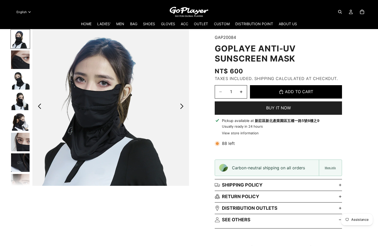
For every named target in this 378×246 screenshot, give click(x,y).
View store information (240, 133)
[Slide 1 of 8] (20, 39)
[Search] (340, 11)
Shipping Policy (242, 185)
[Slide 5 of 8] (20, 121)
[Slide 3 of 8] (20, 80)
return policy (240, 196)
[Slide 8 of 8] (20, 183)
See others (236, 219)
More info (330, 167)
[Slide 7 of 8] (20, 162)
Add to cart (299, 91)
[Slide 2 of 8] (20, 59)
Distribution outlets (249, 208)
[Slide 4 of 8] (20, 101)
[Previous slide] (38, 107)
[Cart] (362, 11)
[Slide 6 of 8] (20, 142)
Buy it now (278, 107)
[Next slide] (183, 107)
